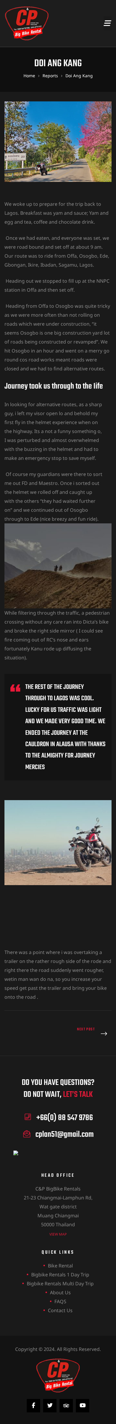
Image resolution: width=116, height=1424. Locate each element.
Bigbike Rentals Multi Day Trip (60, 1283)
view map (58, 1234)
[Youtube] (82, 1405)
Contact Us (60, 1310)
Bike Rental (60, 1265)
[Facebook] (33, 1405)
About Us (60, 1292)
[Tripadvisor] (66, 1405)
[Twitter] (50, 1405)
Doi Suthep (86, 1034)
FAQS (60, 1301)
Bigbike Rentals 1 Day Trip (60, 1274)
